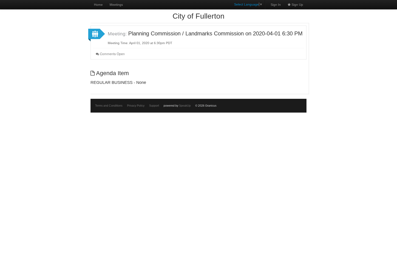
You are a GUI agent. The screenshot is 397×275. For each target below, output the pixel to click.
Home (98, 4)
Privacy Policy (136, 105)
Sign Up (297, 4)
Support (154, 105)
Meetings (116, 4)
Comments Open (112, 53)
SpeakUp (185, 105)
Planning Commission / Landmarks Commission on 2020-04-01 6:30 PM (215, 33)
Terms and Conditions (108, 105)
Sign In (276, 4)
